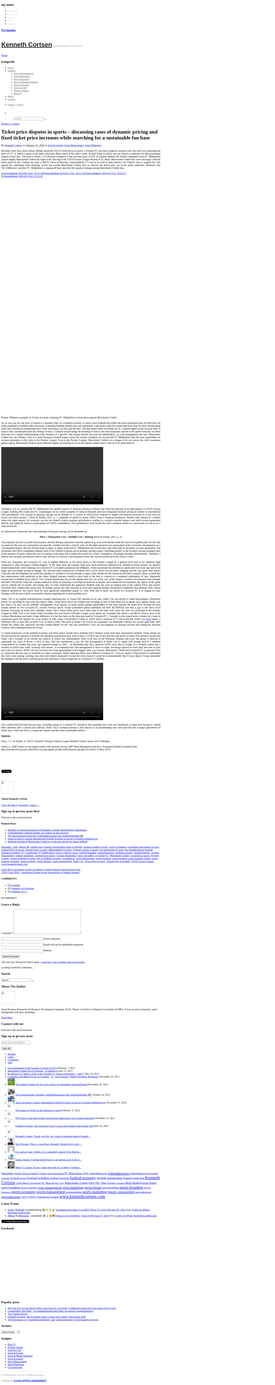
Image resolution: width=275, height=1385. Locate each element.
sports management (62, 861)
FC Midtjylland (46, 852)
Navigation (8, 30)
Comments (13, 1059)
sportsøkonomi (11, 1196)
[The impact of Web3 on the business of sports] (11, 1110)
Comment (7, 933)
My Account (13, 14)
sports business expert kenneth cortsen (131, 858)
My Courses (13, 11)
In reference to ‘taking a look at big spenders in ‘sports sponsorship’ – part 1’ (46, 1073)
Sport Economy (21, 79)
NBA (91, 1183)
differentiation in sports (60, 850)
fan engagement (56, 1173)
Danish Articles (21, 90)
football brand (18, 1178)
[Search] (45, 119)
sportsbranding (110, 1187)
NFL (97, 1183)
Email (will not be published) (63, 944)
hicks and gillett (85, 855)
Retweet (18, 1212)
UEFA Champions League (43, 1196)
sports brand (93, 1187)
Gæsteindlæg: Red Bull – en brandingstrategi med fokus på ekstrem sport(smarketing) (51, 1311)
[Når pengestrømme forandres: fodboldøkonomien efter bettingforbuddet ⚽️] (11, 1094)
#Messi (11, 1215)
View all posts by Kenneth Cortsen (20, 805)
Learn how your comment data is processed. (63, 962)
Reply (11, 1212)
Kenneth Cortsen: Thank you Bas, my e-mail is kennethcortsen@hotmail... (52, 1136)
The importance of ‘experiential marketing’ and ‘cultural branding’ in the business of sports (53, 1319)
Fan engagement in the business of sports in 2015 (32, 1068)
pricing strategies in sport (22, 858)
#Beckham (23, 1215)
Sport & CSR (20, 88)
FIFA (85, 1173)
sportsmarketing (74, 1192)
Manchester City (55, 1183)
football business (106, 852)
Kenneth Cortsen (26, 44)
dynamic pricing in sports (85, 850)
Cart (9, 21)
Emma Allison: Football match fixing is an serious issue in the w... (48, 1159)
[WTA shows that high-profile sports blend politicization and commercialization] (11, 1118)
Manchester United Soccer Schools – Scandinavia (33, 1071)
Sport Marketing (22, 76)
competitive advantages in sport (143, 847)
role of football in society (48, 858)
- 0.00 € (15, 104)
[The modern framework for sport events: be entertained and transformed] (11, 1084)
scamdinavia (68, 858)
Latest (11, 1057)
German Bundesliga (66, 855)
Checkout (12, 17)
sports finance (44, 861)
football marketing (24, 855)
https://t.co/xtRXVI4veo (84, 1210)
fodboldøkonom (98, 1173)
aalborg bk (24, 847)
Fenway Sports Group (67, 852)
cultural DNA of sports (12, 850)
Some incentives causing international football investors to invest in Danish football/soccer (60, 1102)
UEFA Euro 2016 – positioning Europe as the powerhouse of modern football (40, 872)
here (148, 619)
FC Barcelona (73, 1173)
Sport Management (23, 73)
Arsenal (47, 847)
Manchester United (119, 855)
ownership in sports (140, 855)
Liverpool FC (101, 855)
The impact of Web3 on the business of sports (38, 1110)
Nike (104, 1183)
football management (109, 1178)
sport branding (10, 1187)
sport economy (29, 1187)
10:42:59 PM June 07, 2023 (95, 1215)
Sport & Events (21, 85)
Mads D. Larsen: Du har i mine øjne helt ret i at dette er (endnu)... (48, 1167)
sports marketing (94, 1192)
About (11, 96)
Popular (11, 1054)
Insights (11, 70)
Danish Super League (36, 850)
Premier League (116, 1183)
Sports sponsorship (121, 1192)
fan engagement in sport (111, 850)
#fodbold (19, 1210)
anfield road (36, 847)
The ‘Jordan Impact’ (18, 1314)
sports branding (103, 858)
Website (47, 950)
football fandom (142, 852)
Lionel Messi (22, 1183)
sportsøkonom (143, 1192)
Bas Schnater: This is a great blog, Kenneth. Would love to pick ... (48, 1144)
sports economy (28, 861)
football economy (124, 852)
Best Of (17, 93)
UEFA (24, 1197)
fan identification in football (138, 850)
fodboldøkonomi (118, 1173)
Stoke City (78, 861)
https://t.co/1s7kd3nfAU (68, 1215)
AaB (15, 847)
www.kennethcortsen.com (14, 864)
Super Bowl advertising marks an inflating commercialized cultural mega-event (40, 869)
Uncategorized (15, 1367)
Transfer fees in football (118, 861)
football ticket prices (45, 855)
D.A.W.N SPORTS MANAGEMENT (30, 1381)
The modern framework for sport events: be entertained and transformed (51, 1084)
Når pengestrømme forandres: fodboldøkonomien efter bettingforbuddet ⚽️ (53, 1094)
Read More (7, 1017)
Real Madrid (134, 1183)
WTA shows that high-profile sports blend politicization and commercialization (54, 1118)
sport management (85, 858)
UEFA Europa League (142, 861)
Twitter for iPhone (140, 1210)
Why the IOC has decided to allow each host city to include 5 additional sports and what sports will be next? (62, 1308)
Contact (11, 99)
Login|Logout (13, 24)
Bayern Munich (31, 1173)
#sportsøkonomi (64, 1210)
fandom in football (10, 852)
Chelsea (43, 1173)
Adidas (18, 1173)
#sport (11, 1210)
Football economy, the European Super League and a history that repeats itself (54, 1126)
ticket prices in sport (95, 861)
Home (11, 68)
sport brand (149, 1183)
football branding (87, 852)
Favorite (26, 1212)
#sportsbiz (6, 847)
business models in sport (95, 847)
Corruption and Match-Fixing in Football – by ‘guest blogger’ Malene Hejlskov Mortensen (53, 1076)
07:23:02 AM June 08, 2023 (111, 1210)
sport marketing (73, 1187)
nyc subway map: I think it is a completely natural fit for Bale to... (48, 1152)
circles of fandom (117, 847)
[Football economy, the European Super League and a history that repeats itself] (11, 1126)
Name (51, 938)
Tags (10, 1062)
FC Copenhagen (29, 852)
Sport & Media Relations (26, 82)
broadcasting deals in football (67, 847)
